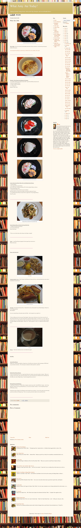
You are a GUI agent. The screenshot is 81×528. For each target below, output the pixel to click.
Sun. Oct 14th (67, 82)
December (67, 43)
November (67, 45)
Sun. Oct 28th (67, 49)
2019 (65, 30)
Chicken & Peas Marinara (21, 447)
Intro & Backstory (57, 21)
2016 (65, 35)
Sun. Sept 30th (67, 108)
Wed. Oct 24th (67, 57)
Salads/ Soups (56, 27)
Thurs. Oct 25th (67, 55)
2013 (65, 40)
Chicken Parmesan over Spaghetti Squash (67, 75)
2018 (65, 31)
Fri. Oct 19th (67, 66)
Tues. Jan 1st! (18, 478)
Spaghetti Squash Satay (20, 497)
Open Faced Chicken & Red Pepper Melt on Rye (68, 69)
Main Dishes (56, 32)
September (67, 110)
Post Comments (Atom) (19, 439)
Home (30, 437)
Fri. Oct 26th (67, 53)
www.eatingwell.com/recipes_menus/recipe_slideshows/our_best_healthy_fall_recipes (25, 50)
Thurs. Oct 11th (67, 88)
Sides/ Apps (56, 25)
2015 (65, 37)
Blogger (50, 513)
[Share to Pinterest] (27, 400)
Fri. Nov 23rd (18, 459)
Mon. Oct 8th (67, 93)
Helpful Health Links (57, 46)
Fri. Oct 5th (67, 98)
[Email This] (22, 400)
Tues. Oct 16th (67, 78)
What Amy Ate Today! (24, 6)
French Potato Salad (20, 503)
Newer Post (12, 437)
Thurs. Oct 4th (67, 100)
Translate (67, 23)
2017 (65, 33)
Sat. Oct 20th (67, 64)
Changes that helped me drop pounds (57, 40)
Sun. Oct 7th (67, 95)
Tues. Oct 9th (67, 91)
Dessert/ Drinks (57, 38)
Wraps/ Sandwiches (56, 31)
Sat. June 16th (19, 484)
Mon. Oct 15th (67, 80)
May (66, 118)
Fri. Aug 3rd (18, 491)
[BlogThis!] (23, 400)
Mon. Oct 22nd (68, 61)
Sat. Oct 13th (67, 84)
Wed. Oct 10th (67, 90)
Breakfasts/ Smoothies (56, 24)
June (66, 116)
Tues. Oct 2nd (67, 104)
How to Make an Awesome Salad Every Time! (57, 35)
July (66, 115)
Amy (59, 124)
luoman (42, 513)
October (67, 48)
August (66, 113)
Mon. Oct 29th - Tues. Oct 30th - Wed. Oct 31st (25, 465)
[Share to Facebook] (26, 400)
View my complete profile (58, 148)
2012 (65, 42)
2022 (65, 28)
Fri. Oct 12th (67, 85)
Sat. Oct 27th (67, 51)
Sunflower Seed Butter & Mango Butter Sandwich (25, 472)
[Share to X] (24, 400)
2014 (65, 38)
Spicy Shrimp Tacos (67, 106)
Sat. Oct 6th (67, 97)
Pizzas (55, 28)
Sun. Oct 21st (67, 62)
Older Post (47, 437)
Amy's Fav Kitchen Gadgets (57, 43)
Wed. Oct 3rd (67, 102)
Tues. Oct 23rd (67, 59)
